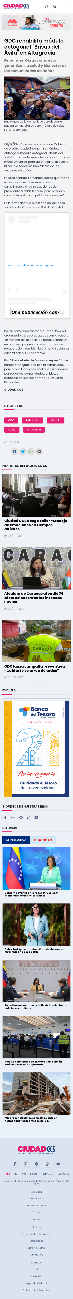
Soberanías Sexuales (36, 1290)
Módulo (56, 420)
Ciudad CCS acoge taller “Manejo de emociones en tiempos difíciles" (35, 524)
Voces (37, 1219)
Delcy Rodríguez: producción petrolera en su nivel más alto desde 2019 (34, 951)
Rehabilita (32, 420)
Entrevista (36, 1276)
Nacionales (36, 1198)
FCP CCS (47, 1174)
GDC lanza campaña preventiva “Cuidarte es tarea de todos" (34, 668)
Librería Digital (37, 1248)
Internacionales (37, 1205)
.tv (15, 1174)
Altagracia (34, 429)
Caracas (36, 1192)
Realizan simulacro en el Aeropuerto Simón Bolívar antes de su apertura (33, 1063)
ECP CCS (63, 1174)
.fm (24, 1174)
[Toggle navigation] (65, 6)
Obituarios (36, 1254)
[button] (36, 748)
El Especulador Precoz (36, 1234)
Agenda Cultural (36, 1283)
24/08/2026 (16, 536)
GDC (11, 420)
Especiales (36, 1241)
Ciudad (36, 1269)
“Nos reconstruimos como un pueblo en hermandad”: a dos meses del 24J (30, 1119)
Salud (12, 429)
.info (7, 1174)
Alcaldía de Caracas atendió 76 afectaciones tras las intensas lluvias (33, 597)
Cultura (36, 1212)
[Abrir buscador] (55, 7)
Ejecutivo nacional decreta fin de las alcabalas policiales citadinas (35, 1007)
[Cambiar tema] (46, 7)
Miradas (36, 1262)
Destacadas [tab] (18, 840)
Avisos (37, 1227)
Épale (33, 1174)
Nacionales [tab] (45, 840)
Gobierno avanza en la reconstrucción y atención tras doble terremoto (31, 894)
